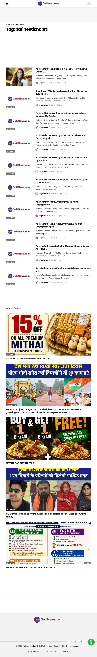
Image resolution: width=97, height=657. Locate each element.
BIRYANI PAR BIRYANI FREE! (20, 463)
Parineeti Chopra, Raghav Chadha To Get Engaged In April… (58, 225)
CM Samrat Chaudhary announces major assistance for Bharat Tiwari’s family (46, 515)
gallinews (44, 83)
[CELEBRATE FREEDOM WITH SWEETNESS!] (48, 334)
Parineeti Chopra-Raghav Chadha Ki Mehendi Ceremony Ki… (61, 137)
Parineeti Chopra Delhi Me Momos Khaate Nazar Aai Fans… (62, 247)
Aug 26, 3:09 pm (57, 193)
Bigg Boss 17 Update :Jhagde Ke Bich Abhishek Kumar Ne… (61, 92)
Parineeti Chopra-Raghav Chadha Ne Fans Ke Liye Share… (61, 159)
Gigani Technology (73, 646)
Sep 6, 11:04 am (56, 171)
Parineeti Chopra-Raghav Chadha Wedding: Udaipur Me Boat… (60, 114)
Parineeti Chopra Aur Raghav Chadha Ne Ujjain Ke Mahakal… (61, 181)
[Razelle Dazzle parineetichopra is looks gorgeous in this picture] (19, 276)
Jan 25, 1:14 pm (56, 83)
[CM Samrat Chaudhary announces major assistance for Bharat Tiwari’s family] (48, 489)
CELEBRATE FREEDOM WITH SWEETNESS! (27, 358)
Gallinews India (28, 646)
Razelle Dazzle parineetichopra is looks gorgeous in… (63, 269)
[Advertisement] (48, 14)
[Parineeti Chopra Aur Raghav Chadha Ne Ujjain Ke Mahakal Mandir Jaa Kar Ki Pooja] (19, 187)
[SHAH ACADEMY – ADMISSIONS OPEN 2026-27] (48, 543)
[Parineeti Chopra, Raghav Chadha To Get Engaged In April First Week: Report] (19, 232)
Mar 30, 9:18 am (56, 260)
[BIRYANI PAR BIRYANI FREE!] (48, 438)
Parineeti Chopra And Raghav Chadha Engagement (57, 203)
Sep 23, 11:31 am (56, 127)
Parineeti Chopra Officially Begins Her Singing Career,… (61, 70)
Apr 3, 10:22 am (56, 238)
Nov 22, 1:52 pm (56, 282)
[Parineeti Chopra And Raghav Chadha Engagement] (19, 209)
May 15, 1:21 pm (56, 216)
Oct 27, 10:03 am (57, 105)
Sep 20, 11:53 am (57, 149)
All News (10, 85)
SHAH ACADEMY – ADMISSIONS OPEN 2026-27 (30, 567)
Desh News (11, 405)
